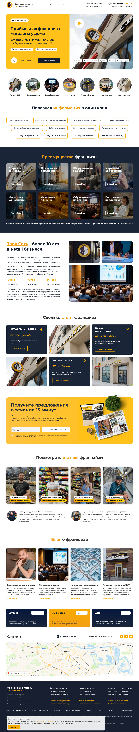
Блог (56, 539)
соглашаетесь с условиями (45, 721)
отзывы (70, 457)
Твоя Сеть (17, 243)
